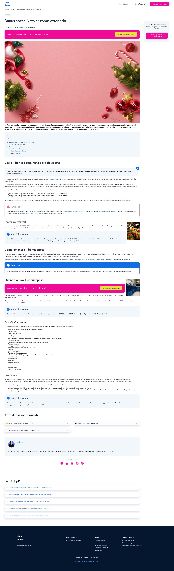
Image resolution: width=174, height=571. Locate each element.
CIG (23, 213)
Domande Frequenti (101, 548)
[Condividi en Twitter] (77, 464)
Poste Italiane (73, 256)
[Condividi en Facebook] (61, 464)
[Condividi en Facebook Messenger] (72, 464)
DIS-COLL (114, 211)
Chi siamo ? (98, 543)
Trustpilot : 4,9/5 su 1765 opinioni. (87, 557)
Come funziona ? (140, 4)
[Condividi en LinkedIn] (67, 465)
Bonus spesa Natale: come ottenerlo (29, 9)
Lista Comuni (15, 153)
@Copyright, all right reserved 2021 (87, 561)
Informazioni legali (128, 540)
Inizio (6, 9)
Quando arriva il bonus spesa (18, 149)
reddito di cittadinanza (76, 211)
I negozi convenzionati (18, 145)
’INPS (58, 254)
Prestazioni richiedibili (73, 540)
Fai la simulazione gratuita (125, 34)
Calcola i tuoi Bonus (160, 4)
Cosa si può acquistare (18, 151)
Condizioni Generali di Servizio (132, 545)
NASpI (107, 211)
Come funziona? (100, 540)
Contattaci (98, 550)
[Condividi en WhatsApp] (82, 464)
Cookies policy (127, 543)
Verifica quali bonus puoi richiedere (156, 36)
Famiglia (12, 9)
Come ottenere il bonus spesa (19, 147)
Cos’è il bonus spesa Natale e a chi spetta (22, 142)
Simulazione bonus (101, 545)
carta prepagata (54, 179)
